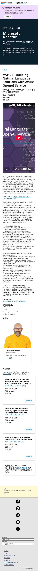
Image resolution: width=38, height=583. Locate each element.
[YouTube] (18, 523)
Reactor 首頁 (7, 374)
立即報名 (8, 17)
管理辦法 (7, 560)
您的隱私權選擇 (13, 562)
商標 (5, 553)
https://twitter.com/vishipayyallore (14, 301)
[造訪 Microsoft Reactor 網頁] (21, 2)
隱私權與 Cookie (9, 555)
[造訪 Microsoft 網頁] (7, 2)
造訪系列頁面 (21, 468)
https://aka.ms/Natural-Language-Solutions (16, 197)
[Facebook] (18, 503)
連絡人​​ (6, 551)
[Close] (35, 7)
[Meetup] (18, 509)
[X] (18, 516)
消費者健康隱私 (9, 565)
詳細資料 (29, 400)
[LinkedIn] (18, 530)
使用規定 (7, 558)
